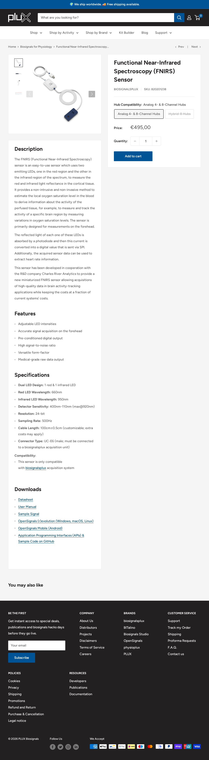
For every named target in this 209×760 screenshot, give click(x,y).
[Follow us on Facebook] (53, 747)
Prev (181, 46)
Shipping (174, 634)
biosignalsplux (126, 89)
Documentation (80, 694)
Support (161, 33)
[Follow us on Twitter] (60, 747)
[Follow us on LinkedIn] (76, 747)
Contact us (176, 654)
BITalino (129, 628)
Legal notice (17, 721)
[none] (18, 62)
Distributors (88, 628)
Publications (78, 687)
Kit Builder (126, 33)
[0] (197, 17)
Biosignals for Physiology (36, 46)
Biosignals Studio (136, 634)
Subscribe (21, 658)
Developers (77, 681)
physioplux (132, 647)
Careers (85, 654)
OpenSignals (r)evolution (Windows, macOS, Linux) (55, 521)
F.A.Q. (172, 647)
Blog (144, 33)
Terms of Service (92, 647)
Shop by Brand (96, 33)
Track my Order (179, 628)
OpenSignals (133, 641)
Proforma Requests (182, 641)
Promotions (16, 701)
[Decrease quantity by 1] (135, 141)
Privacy (13, 687)
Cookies (14, 681)
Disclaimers (88, 641)
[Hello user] (189, 17)
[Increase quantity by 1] (156, 141)
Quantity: (121, 141)
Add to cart (133, 156)
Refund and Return (22, 707)
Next (194, 46)
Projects (86, 634)
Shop (34, 33)
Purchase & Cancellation (26, 714)
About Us (86, 621)
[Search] (179, 17)
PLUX (127, 654)
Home (12, 46)
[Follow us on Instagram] (68, 747)
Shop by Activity (61, 33)
